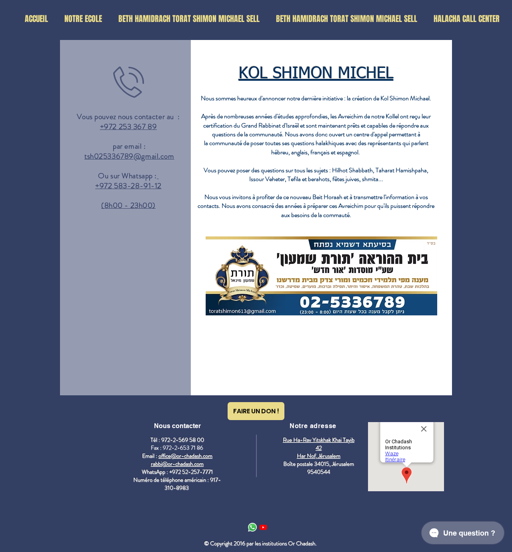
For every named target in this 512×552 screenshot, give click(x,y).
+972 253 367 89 (128, 126)
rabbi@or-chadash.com (177, 464)
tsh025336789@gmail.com (129, 156)
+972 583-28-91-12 (128, 185)
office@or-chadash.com (185, 456)
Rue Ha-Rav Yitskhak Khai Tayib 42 (318, 444)
